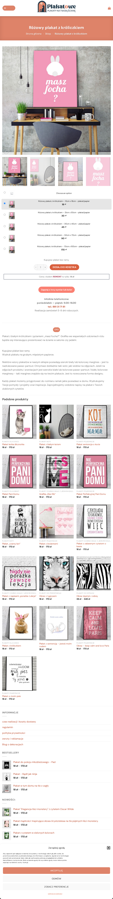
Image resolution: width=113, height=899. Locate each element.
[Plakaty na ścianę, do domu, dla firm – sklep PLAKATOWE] (56, 8)
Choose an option (64, 193)
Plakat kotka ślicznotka (13, 444)
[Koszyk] (109, 8)
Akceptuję (56, 870)
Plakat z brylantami (48, 544)
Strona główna (33, 33)
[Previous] (8, 100)
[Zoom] (6, 151)
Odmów (56, 878)
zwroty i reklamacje (12, 738)
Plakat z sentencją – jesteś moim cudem (55, 645)
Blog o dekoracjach (12, 744)
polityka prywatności (55, 894)
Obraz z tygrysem (48, 596)
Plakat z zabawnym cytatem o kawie (91, 545)
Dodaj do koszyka (64, 267)
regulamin (7, 727)
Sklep (48, 33)
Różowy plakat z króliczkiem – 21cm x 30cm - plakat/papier (64, 212)
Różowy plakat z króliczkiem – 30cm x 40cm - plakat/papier (64, 224)
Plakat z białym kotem (50, 444)
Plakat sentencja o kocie (88, 444)
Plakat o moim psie (11, 696)
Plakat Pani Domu (10, 494)
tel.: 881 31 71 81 (56, 306)
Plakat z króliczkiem (11, 646)
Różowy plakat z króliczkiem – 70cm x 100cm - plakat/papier (64, 246)
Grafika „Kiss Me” (47, 494)
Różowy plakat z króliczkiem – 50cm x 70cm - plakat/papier (64, 235)
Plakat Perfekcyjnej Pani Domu (91, 494)
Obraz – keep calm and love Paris (93, 646)
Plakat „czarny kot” (11, 544)
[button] (108, 847)
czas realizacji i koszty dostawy (19, 721)
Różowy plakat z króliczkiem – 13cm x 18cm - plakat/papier (64, 201)
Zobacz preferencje (56, 886)
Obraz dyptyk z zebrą (87, 596)
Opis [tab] (56, 329)
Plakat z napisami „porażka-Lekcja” (19, 596)
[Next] (105, 100)
